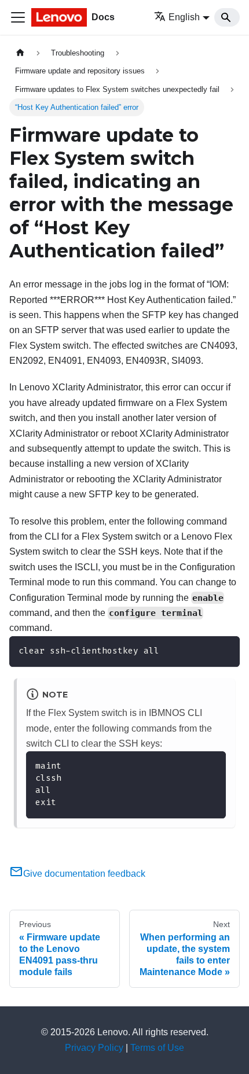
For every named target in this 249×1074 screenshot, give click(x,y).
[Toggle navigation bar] (18, 17)
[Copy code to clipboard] (225, 650)
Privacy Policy (94, 1048)
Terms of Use (157, 1048)
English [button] (184, 17)
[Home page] (20, 53)
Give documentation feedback (84, 874)
